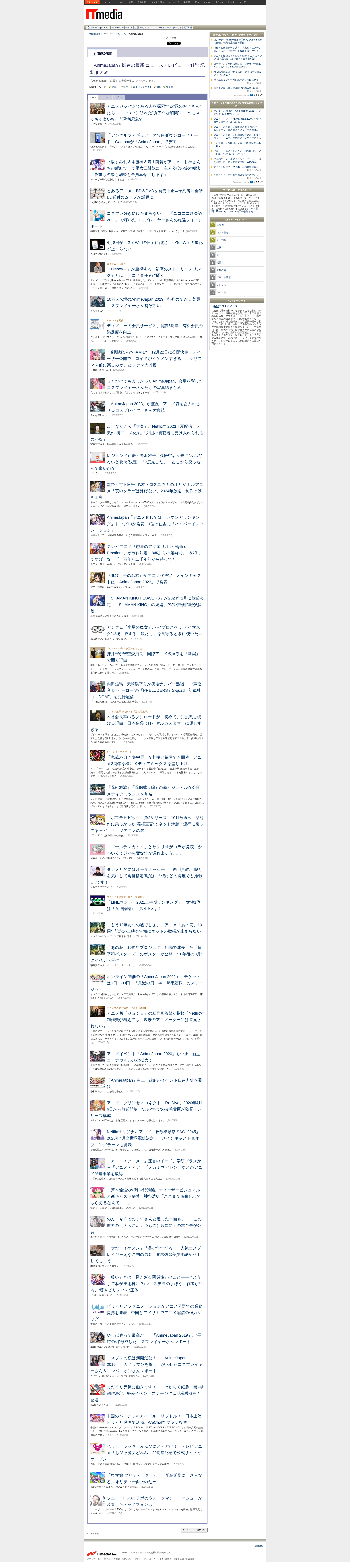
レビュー (118, 97)
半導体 (220, 225)
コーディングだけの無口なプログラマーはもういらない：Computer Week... (237, 65)
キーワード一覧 (112, 33)
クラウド (177, 27)
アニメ (115, 87)
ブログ (242, 2)
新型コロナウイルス (144, 27)
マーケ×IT (174, 2)
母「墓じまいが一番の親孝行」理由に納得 (238, 81)
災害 (219, 262)
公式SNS (105, 1559)
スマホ (207, 2)
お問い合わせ (128, 1559)
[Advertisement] (236, 407)
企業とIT (142, 2)
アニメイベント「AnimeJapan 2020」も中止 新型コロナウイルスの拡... (238, 120)
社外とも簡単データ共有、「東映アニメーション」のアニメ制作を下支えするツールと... (237, 49)
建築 (219, 247)
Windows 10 (117, 27)
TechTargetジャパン (243, 34)
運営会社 (169, 1559)
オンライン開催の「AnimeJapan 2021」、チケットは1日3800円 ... (237, 112)
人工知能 (188, 27)
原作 (159, 87)
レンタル (221, 285)
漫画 (125, 87)
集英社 (169, 87)
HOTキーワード (237, 300)
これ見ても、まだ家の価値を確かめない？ (238, 176)
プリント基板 (224, 277)
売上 (219, 255)
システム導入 (157, 2)
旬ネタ (231, 2)
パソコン (219, 2)
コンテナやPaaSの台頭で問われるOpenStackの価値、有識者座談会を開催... (238, 41)
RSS (162, 1559)
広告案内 (115, 1559)
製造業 (187, 2)
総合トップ (92, 2)
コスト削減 (222, 232)
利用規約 (258, 1546)
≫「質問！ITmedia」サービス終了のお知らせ (234, 210)
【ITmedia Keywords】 (98, 27)
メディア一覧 (93, 1559)
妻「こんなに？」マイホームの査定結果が (238, 168)
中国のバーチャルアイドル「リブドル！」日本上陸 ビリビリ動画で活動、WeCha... (237, 160)
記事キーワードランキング (237, 219)
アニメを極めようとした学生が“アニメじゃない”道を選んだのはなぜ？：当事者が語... (238, 57)
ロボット (221, 292)
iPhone (129, 27)
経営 (131, 2)
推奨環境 (189, 1559)
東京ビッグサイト (142, 87)
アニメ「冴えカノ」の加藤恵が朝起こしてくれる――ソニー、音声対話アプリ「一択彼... (237, 136)
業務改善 (221, 270)
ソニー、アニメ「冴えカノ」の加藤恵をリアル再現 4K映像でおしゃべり (237, 152)
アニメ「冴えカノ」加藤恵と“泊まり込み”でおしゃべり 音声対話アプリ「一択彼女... (237, 128)
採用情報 (179, 1559)
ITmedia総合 (93, 33)
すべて (93, 97)
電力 (197, 2)
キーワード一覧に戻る (194, 1530)
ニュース (106, 2)
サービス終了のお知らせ (237, 189)
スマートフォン (163, 27)
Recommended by (241, 95)
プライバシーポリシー (147, 1559)
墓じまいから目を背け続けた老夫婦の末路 (238, 89)
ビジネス (119, 2)
